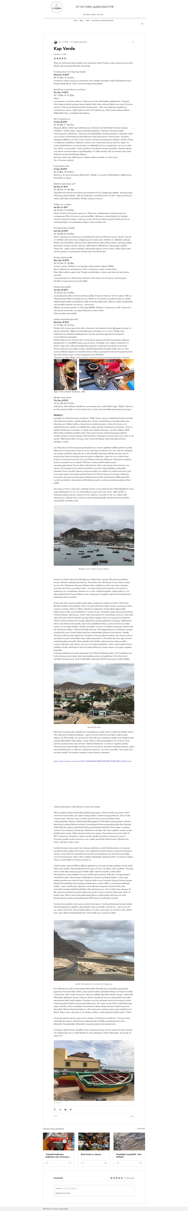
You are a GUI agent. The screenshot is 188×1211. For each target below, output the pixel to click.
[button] (142, 23)
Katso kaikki (141, 1128)
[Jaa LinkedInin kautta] (65, 1110)
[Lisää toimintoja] (133, 42)
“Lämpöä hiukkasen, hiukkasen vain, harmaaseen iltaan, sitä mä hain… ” (58, 1155)
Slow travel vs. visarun (91, 1154)
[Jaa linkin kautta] (71, 1110)
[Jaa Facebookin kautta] (55, 1110)
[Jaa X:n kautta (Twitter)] (60, 1110)
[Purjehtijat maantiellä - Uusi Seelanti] (129, 1141)
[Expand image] (65, 374)
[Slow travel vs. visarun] (94, 1141)
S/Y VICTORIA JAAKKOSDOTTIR (94, 6)
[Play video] (94, 782)
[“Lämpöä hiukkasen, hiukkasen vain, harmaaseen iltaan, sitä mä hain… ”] (58, 1141)
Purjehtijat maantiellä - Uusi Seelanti (128, 1155)
